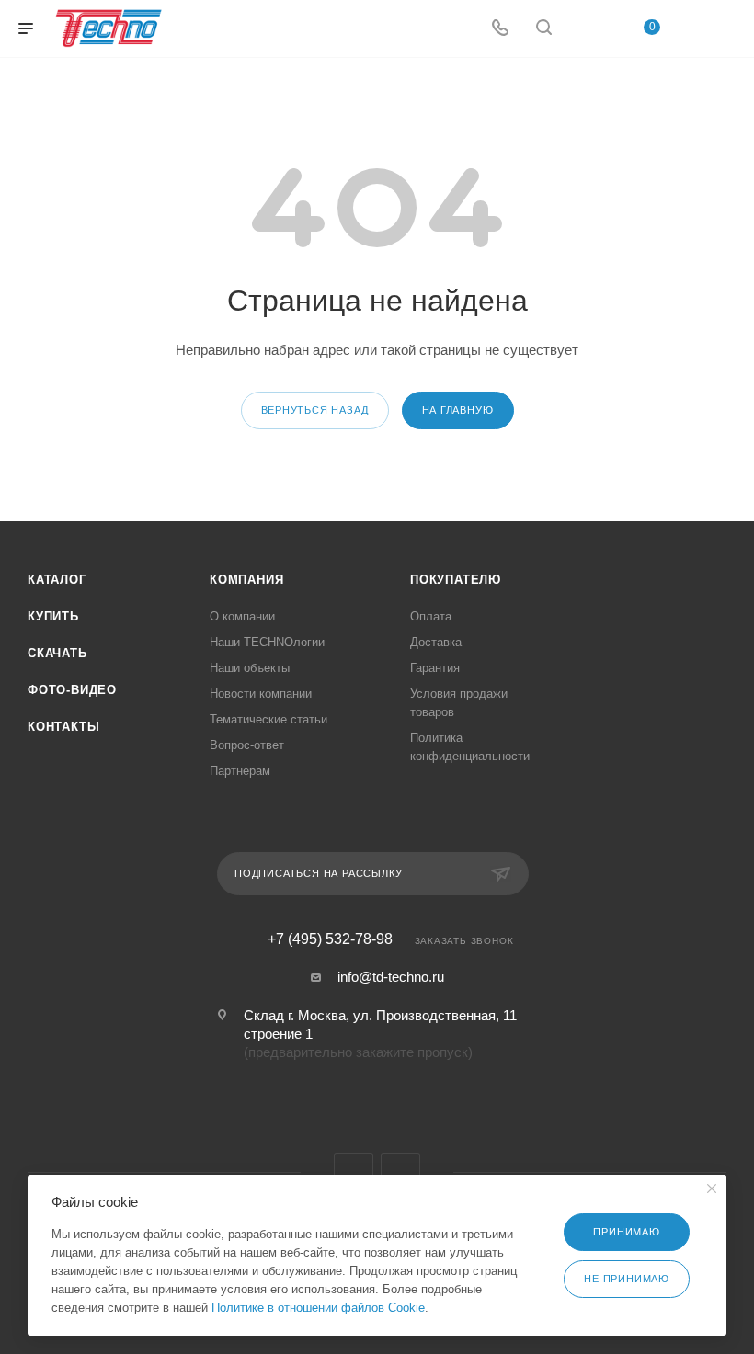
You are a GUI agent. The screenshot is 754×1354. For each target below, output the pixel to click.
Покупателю (455, 579)
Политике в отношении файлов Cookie (318, 1307)
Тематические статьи (268, 719)
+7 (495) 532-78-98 (330, 939)
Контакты (63, 727)
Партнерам (240, 771)
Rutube (400, 1172)
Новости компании (261, 693)
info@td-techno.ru (390, 976)
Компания (246, 579)
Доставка (436, 642)
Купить (53, 616)
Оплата (430, 616)
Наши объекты (250, 668)
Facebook (353, 1172)
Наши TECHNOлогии (267, 642)
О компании (242, 616)
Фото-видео (72, 690)
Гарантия (435, 668)
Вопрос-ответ (247, 745)
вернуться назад (315, 409)
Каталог (57, 579)
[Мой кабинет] (587, 29)
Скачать (57, 653)
